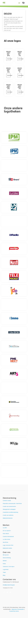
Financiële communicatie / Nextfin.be (12, 503)
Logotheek (5, 569)
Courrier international (8, 536)
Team (4, 572)
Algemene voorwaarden (18, 609)
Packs (4, 563)
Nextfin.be (5, 542)
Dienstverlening (7, 557)
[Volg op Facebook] (4, 592)
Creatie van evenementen (9, 506)
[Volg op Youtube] (10, 592)
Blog (4, 575)
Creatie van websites (8, 515)
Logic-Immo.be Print (8, 545)
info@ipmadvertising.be (9, 585)
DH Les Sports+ (7, 530)
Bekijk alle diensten (8, 518)
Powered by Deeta (14, 611)
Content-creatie (7, 500)
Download (8, 58)
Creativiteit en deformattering (10, 512)
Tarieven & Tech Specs (8, 566)
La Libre (5, 527)
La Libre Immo (6, 539)
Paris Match (6, 533)
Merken (5, 560)
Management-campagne (9, 509)
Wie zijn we (6, 555)
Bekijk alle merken (7, 548)
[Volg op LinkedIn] (7, 592)
